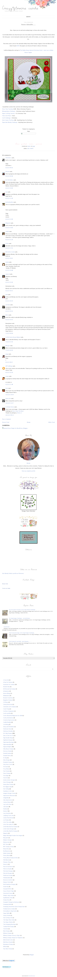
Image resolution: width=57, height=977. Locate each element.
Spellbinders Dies (8, 897)
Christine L (8, 157)
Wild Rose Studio (7, 942)
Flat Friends (6, 771)
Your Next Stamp (7, 948)
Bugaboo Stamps (7, 700)
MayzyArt (5, 837)
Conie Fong (6, 709)
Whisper (8, 345)
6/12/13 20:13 (9, 290)
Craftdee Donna (10, 407)
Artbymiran (6, 691)
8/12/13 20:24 (9, 372)
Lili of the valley (7, 822)
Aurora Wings (6, 693)
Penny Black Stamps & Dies (10, 857)
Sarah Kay (6, 886)
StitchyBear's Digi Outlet (10, 911)
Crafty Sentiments (8, 717)
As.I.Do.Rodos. (9, 180)
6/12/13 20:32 (9, 311)
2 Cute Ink (6, 680)
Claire (7, 243)
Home (28, 422)
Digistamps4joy (7, 744)
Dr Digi (5, 757)
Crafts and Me (7, 713)
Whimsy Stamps (7, 933)
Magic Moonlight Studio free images (12, 835)
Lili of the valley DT (8, 824)
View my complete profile (28, 471)
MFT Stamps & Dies (8, 846)
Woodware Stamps (8, 944)
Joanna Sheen (7, 802)
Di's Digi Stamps (7, 733)
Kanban (5, 809)
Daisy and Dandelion (8, 726)
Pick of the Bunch (8, 866)
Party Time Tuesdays (8, 109)
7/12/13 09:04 (9, 333)
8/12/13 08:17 (9, 362)
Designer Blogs (31, 975)
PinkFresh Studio (7, 875)
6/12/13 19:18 (9, 282)
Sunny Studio (6, 915)
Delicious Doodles (8, 731)
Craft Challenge (6, 118)
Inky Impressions (7, 800)
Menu (28, 16)
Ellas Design (6, 760)
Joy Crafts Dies (7, 804)
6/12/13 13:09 (9, 219)
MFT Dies (5, 844)
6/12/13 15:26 (9, 239)
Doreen (8, 171)
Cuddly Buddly (7, 722)
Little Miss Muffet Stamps (10, 831)
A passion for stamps (8, 684)
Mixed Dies (6, 849)
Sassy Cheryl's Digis (8, 891)
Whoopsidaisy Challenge (8, 111)
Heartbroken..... (7, 626)
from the (5, 777)
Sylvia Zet (8, 398)
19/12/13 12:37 (10, 403)
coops (7, 376)
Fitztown (5, 766)
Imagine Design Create (9, 793)
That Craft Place (6, 115)
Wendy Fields (5, 583)
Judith (7, 231)
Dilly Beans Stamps (8, 749)
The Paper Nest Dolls (9, 920)
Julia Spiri (5, 806)
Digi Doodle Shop (7, 737)
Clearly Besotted (7, 704)
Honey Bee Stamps (8, 784)
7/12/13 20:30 (9, 350)
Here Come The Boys (18, 411)
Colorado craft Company (9, 706)
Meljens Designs (7, 840)
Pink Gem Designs (8, 871)
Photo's (5, 864)
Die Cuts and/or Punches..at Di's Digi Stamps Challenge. (22, 609)
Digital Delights (7, 746)
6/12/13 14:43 (9, 227)
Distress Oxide (7, 751)
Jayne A (8, 274)
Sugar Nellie (6, 913)
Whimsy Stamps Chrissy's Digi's (11, 935)
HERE (18, 45)
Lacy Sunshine (7, 813)
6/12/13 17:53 (9, 248)
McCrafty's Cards (10, 252)
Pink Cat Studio (7, 869)
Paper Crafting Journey (8, 113)
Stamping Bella (7, 904)
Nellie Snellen (7, 853)
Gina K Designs (7, 782)
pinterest (39, 143)
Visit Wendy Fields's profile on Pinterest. (13, 573)
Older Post (51, 422)
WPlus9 (5, 946)
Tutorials (5, 928)
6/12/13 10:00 (9, 188)
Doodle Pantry (7, 755)
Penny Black (6, 855)
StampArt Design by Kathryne (11, 902)
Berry (7, 315)
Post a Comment (6, 419)
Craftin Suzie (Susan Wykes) (13, 337)
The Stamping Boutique (9, 924)
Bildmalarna (6, 695)
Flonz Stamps (6, 773)
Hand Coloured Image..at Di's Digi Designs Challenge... (22, 632)
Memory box (6, 842)
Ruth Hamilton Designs (9, 884)
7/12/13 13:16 (9, 341)
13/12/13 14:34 (10, 394)
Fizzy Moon (6, 769)
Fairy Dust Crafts (7, 764)
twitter (31, 143)
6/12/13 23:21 (9, 319)
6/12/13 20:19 (9, 301)
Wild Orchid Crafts (8, 940)
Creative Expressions (9, 720)
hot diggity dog (7, 786)
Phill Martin (6, 860)
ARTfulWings (9, 366)
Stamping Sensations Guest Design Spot (14, 906)
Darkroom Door (7, 729)
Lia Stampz (6, 820)
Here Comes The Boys (8, 120)
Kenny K (5, 811)
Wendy (28, 463)
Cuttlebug (6, 724)
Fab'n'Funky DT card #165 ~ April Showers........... (20, 641)
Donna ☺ (19, 413)
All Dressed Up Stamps (9, 689)
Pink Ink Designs (7, 873)
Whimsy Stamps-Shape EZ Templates (13, 937)
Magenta (5, 833)
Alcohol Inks (6, 686)
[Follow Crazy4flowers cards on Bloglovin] (8, 961)
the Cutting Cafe (7, 917)
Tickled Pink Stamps (8, 926)
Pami (7, 388)
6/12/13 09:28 (9, 176)
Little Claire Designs (8, 829)
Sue (7, 192)
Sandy (7, 262)
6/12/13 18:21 (9, 258)
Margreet (8, 223)
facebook (24, 143)
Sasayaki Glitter (7, 888)
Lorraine (8, 304)
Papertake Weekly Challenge (10, 122)
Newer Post (5, 422)
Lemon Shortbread (8, 817)
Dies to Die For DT (8, 735)
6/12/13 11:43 (9, 198)
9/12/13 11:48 (9, 384)
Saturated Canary (8, 893)
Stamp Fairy (6, 900)
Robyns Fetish (7, 882)
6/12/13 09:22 (9, 167)
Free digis (6, 775)
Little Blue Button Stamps (10, 826)
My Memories (6, 851)
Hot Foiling (6, 789)
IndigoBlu (5, 797)
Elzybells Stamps (7, 762)
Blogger (32, 954)
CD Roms (5, 702)
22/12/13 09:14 (10, 415)
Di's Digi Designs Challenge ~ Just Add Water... (20, 618)
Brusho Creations (8, 697)
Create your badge (6, 588)
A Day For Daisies (8, 682)
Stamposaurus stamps (9, 908)
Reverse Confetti (8, 880)
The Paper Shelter (8, 922)
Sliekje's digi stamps (8, 895)
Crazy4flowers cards (20, 8)
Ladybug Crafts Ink (8, 815)
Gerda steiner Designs (9, 780)
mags (7, 354)
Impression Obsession (9, 795)
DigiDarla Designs (8, 740)
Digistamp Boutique (8, 742)
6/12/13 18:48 (9, 270)
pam (7, 294)
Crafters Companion (8, 711)
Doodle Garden (7, 753)
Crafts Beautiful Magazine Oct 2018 (12, 715)
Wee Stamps (30, 148)
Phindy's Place (7, 862)
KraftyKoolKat (9, 202)
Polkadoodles (6, 877)
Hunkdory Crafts (7, 791)
